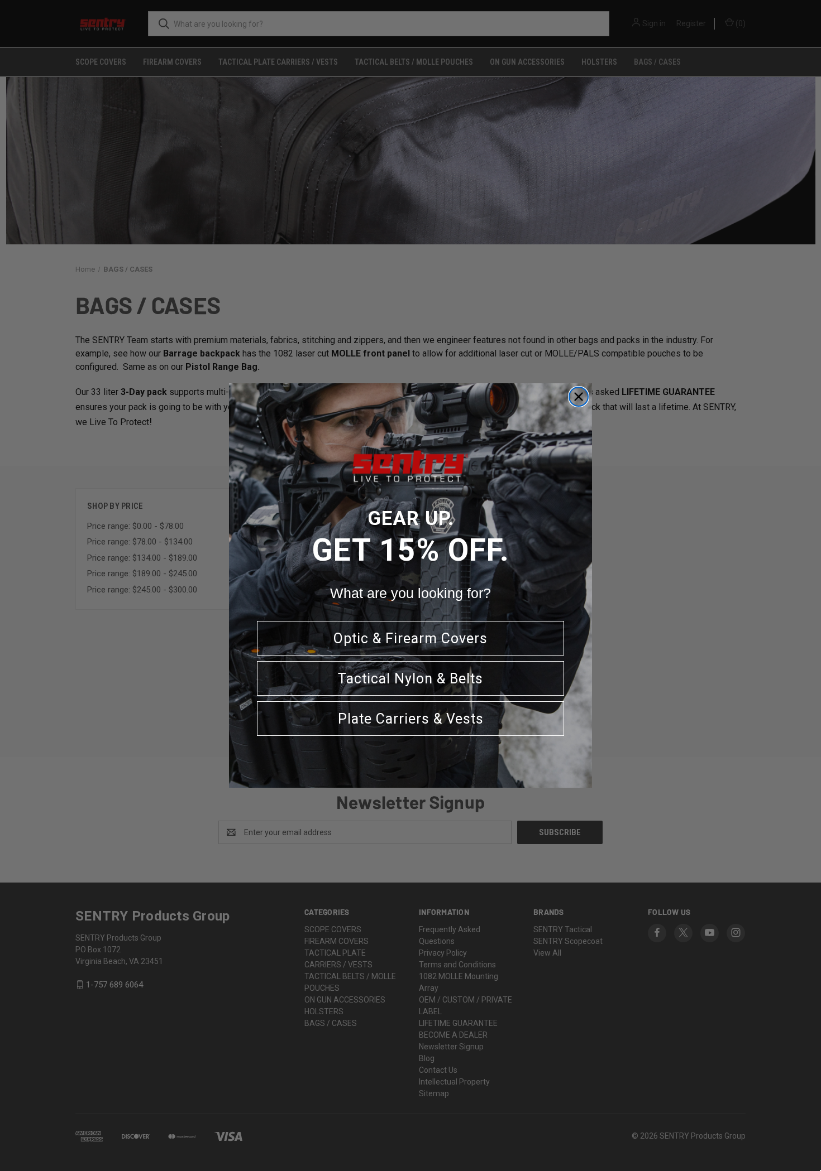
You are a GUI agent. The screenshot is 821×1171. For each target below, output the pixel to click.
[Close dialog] (579, 397)
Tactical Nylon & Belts (410, 679)
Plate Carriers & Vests (411, 719)
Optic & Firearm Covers (410, 638)
